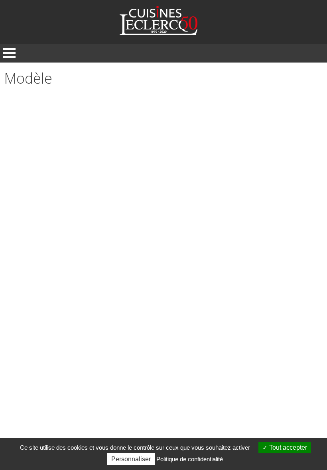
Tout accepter (287, 447)
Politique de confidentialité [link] (189, 459)
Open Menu (9, 53)
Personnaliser (131, 459)
